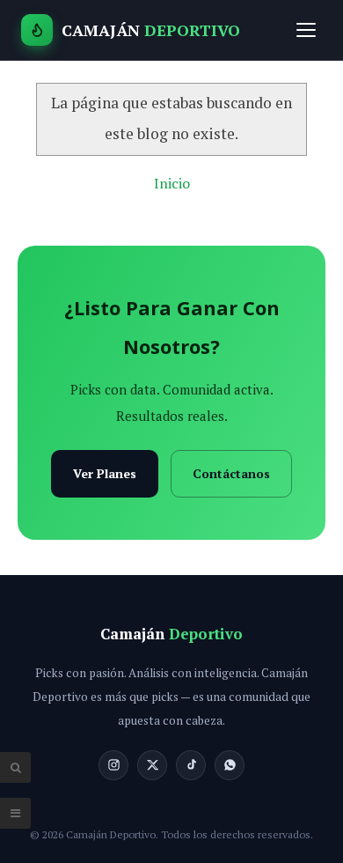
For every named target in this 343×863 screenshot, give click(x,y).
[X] (152, 765)
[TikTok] (191, 765)
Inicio (172, 183)
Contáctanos (231, 473)
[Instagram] (113, 765)
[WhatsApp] (229, 765)
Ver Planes (104, 473)
